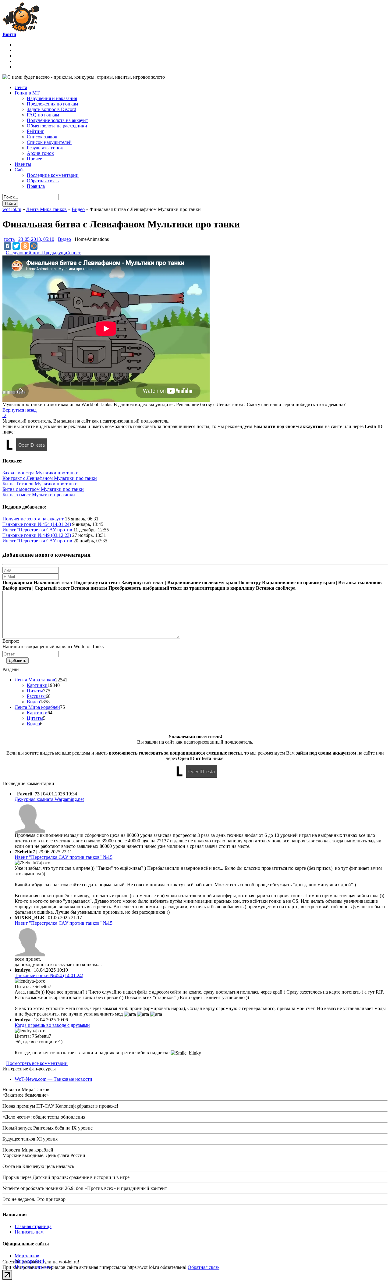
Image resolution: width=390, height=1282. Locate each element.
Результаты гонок (45, 147)
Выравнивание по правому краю (298, 582)
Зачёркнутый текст (143, 582)
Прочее (34, 158)
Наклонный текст (53, 582)
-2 (4, 415)
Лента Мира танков (35, 679)
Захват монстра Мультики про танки (40, 472)
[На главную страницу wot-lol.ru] (20, 30)
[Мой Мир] (33, 246)
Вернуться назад (19, 409)
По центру (249, 582)
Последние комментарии (53, 175)
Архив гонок (40, 153)
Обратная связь (42, 180)
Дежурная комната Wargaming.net (49, 799)
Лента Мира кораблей (37, 707)
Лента (21, 87)
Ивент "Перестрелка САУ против (37, 529)
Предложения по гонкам (52, 103)
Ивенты (23, 164)
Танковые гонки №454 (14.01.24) (36, 524)
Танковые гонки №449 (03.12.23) (36, 535)
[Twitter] (16, 246)
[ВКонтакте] (7, 246)
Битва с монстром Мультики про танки (43, 489)
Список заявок (42, 136)
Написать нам (29, 1231)
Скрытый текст (52, 588)
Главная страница (33, 1226)
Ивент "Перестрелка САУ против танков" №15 (63, 857)
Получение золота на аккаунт (57, 120)
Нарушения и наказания (52, 98)
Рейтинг (35, 131)
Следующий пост (24, 252)
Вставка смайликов (360, 582)
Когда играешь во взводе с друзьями (52, 1025)
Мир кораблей (29, 1261)
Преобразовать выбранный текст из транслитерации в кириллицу (181, 588)
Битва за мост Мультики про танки (38, 494)
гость (9, 239)
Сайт (20, 169)
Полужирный (17, 582)
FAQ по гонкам (43, 114)
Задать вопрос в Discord (51, 109)
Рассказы (36, 696)
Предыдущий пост (61, 252)
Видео (64, 239)
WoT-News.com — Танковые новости (53, 1079)
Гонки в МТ (27, 92)
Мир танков (27, 1255)
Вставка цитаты (89, 588)
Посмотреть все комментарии (37, 1063)
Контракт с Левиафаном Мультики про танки (49, 478)
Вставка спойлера (276, 588)
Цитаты (35, 690)
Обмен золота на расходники (57, 125)
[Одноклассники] (25, 246)
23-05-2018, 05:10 (36, 239)
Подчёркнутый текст (97, 582)
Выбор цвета (16, 588)
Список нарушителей (49, 142)
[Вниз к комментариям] (4, 252)
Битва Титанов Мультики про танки (40, 483)
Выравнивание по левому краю (202, 582)
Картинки (37, 685)
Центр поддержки (33, 1266)
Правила (36, 186)
